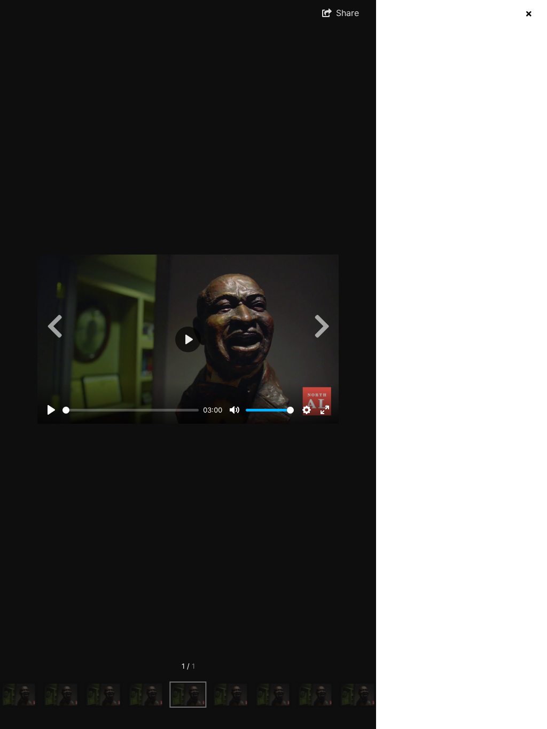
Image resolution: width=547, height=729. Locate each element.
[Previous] (54, 326)
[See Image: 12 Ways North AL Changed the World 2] (18, 695)
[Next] (321, 326)
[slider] (130, 410)
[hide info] (528, 13)
